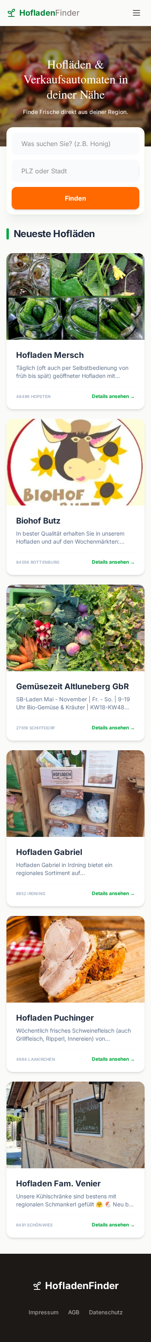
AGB (73, 1312)
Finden (75, 198)
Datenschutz (106, 1312)
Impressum (43, 1312)
